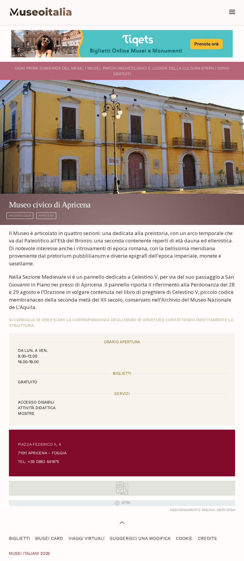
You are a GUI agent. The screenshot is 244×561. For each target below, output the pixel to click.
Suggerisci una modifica (140, 538)
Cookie (184, 538)
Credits (207, 538)
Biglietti (19, 538)
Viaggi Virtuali (86, 538)
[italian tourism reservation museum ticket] (122, 43)
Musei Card (49, 538)
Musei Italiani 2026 (29, 553)
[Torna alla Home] (41, 12)
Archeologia (20, 216)
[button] (232, 12)
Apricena (46, 216)
